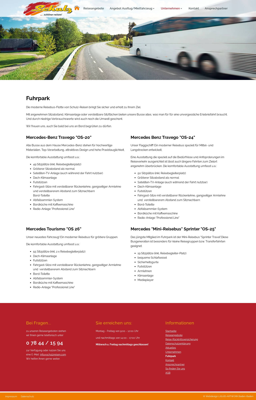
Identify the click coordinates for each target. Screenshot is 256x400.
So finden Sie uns (175, 368)
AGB (167, 372)
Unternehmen (173, 351)
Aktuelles (170, 347)
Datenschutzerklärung (178, 343)
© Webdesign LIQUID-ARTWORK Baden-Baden (228, 396)
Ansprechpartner (175, 364)
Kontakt (169, 360)
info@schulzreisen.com (53, 354)
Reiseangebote (174, 335)
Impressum (11, 396)
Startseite (170, 330)
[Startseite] (77, 8)
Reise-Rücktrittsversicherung (181, 339)
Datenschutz (27, 396)
